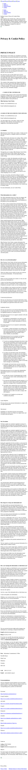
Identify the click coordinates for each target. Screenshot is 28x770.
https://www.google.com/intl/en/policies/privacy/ (11, 698)
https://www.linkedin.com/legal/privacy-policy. (11, 718)
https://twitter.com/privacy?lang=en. (9, 723)
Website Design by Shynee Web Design (18, 768)
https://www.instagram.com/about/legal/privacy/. (11, 713)
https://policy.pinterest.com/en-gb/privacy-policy (11, 732)
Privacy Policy (4, 768)
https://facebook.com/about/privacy (8, 693)
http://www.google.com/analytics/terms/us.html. (11, 703)
